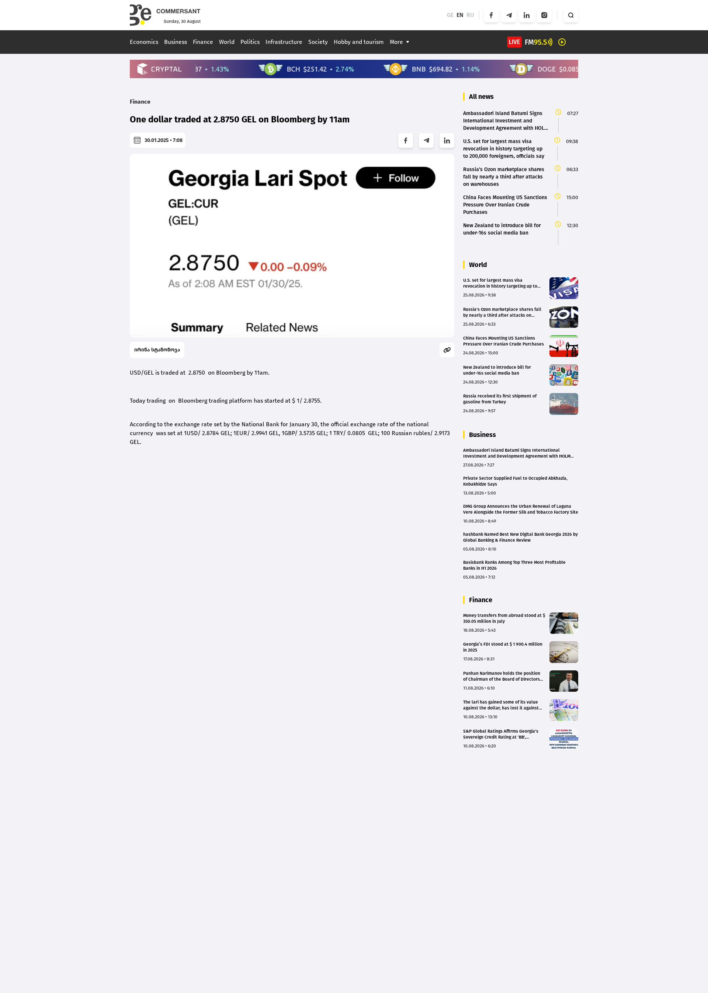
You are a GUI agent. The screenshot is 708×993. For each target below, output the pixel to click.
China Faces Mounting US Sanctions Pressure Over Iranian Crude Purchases (503, 341)
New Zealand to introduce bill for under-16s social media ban (497, 370)
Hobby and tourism (359, 41)
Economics (144, 41)
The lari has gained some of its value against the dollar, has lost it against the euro (501, 705)
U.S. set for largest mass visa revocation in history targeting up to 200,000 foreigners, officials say (500, 283)
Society (318, 41)
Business (175, 41)
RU (470, 14)
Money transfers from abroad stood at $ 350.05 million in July (504, 618)
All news (481, 97)
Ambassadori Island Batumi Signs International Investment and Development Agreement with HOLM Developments (516, 453)
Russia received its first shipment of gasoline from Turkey (500, 399)
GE (450, 14)
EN (460, 14)
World (227, 41)
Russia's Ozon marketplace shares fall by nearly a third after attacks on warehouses (502, 312)
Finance (203, 41)
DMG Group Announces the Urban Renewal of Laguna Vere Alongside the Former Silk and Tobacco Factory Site (520, 509)
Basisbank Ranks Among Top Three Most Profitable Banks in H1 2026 (514, 565)
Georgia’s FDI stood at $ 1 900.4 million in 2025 (502, 647)
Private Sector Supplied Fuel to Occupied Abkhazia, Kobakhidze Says (515, 481)
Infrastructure (284, 41)
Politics (250, 41)
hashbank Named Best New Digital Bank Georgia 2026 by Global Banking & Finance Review (520, 537)
